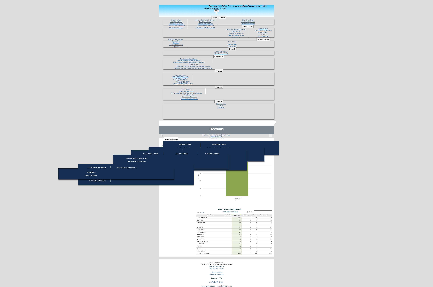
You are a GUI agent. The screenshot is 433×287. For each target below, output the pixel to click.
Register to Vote (185, 144)
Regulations (91, 172)
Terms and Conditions (208, 286)
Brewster (201, 222)
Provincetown (203, 241)
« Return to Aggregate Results (230, 211)
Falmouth (201, 232)
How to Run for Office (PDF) (136, 158)
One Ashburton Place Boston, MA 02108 (216, 267)
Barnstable (202, 218)
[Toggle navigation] (270, 135)
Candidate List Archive (97, 181)
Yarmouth (201, 251)
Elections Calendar (219, 144)
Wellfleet (201, 248)
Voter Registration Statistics (127, 168)
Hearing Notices (91, 175)
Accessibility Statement (224, 286)
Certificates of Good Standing (183, 84)
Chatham (200, 225)
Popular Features (171, 139)
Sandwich (201, 244)
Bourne (200, 220)
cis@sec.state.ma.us (216, 274)
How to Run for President (137, 161)
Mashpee (200, 237)
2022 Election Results (150, 154)
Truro (199, 246)
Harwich (200, 234)
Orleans (200, 239)
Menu (216, 10)
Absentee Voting (181, 154)
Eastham (200, 229)
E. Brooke (237, 215)
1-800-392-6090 (216, 272)
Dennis (200, 227)
